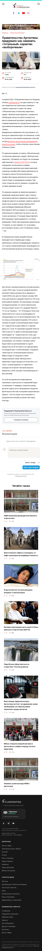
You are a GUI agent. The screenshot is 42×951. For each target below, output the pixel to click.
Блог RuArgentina (8, 923)
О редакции (6, 911)
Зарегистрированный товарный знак (13, 805)
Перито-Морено (7, 861)
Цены (4, 891)
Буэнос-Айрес (7, 845)
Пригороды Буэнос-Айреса (11, 849)
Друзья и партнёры (8, 926)
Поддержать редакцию (21, 420)
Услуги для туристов (9, 887)
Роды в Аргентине (8, 897)
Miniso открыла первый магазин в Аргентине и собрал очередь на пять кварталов (19, 746)
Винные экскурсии (8, 870)
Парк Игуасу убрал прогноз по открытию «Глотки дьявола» (16, 665)
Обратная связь (7, 917)
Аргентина (5, 929)
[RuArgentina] (11, 801)
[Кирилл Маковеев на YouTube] (13, 823)
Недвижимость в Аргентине (11, 900)
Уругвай (4, 852)
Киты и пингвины (8, 858)
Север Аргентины (8, 867)
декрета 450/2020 (21, 162)
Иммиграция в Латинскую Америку (14, 884)
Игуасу (4, 855)
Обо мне (5, 881)
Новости (5, 920)
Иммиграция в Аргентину (11, 894)
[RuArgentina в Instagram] (8, 823)
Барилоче (5, 864)
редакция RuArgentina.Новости (25, 87)
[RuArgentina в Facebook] (4, 823)
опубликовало (14, 102)
